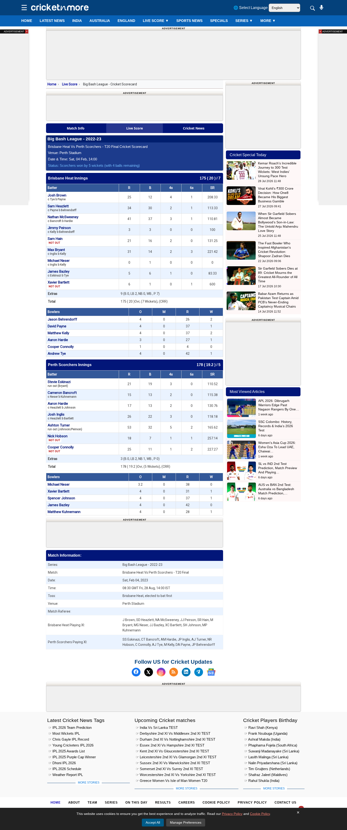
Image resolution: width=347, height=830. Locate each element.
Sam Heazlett (62, 208)
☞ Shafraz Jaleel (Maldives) (266, 775)
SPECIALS (219, 21)
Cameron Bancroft (62, 394)
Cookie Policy (216, 802)
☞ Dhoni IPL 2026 (62, 763)
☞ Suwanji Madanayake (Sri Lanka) (271, 751)
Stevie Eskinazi (59, 384)
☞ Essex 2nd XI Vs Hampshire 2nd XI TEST (170, 745)
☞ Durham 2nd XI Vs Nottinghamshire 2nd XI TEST (175, 739)
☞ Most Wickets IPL (64, 733)
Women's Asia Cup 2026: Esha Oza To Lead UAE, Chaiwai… (277, 447)
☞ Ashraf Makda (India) (262, 739)
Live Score (69, 84)
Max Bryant (57, 251)
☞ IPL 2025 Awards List (66, 751)
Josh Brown (57, 197)
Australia (99, 21)
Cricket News (193, 128)
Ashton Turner (65, 427)
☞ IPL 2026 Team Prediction (70, 728)
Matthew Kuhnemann (64, 512)
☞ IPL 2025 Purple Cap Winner (72, 757)
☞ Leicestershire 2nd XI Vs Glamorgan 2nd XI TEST (176, 757)
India (77, 21)
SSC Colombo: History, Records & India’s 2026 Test (275, 426)
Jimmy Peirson (61, 230)
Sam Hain (55, 240)
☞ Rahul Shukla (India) (261, 781)
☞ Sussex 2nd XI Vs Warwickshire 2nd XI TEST (173, 763)
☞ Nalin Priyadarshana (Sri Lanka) (270, 763)
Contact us (285, 802)
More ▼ (268, 21)
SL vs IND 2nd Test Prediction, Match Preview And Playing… (277, 468)
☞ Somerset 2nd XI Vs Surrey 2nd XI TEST (169, 769)
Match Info (76, 128)
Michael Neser (59, 262)
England (126, 21)
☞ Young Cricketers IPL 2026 (70, 745)
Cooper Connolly (61, 347)
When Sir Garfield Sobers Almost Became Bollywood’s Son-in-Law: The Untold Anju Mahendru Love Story (278, 222)
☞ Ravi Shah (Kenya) (261, 728)
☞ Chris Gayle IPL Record (68, 739)
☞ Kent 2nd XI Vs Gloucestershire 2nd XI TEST (172, 751)
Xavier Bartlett (58, 284)
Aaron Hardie (58, 340)
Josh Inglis (61, 416)
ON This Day (136, 802)
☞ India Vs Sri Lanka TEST (157, 728)
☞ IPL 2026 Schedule (64, 769)
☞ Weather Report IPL (65, 775)
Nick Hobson (58, 438)
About (74, 802)
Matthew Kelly (58, 333)
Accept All (153, 822)
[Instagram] (161, 672)
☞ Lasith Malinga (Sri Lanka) (266, 757)
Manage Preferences (185, 822)
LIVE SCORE (156, 21)
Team (92, 802)
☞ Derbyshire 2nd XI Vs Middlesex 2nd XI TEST (173, 733)
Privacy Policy (252, 802)
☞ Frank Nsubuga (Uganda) (266, 733)
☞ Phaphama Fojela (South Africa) (270, 745)
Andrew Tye (57, 353)
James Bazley (58, 273)
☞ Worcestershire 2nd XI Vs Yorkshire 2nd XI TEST (176, 775)
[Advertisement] (134, 533)
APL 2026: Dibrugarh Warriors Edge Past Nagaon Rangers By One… (278, 405)
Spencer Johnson (61, 498)
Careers (186, 802)
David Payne (57, 326)
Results (163, 802)
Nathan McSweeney (63, 219)
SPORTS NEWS (189, 21)
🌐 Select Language (250, 8)
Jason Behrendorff (62, 319)
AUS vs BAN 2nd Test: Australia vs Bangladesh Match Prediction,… (276, 489)
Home (26, 21)
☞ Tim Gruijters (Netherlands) (267, 769)
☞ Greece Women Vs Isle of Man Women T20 (171, 781)
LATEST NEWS (52, 21)
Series (244, 21)
